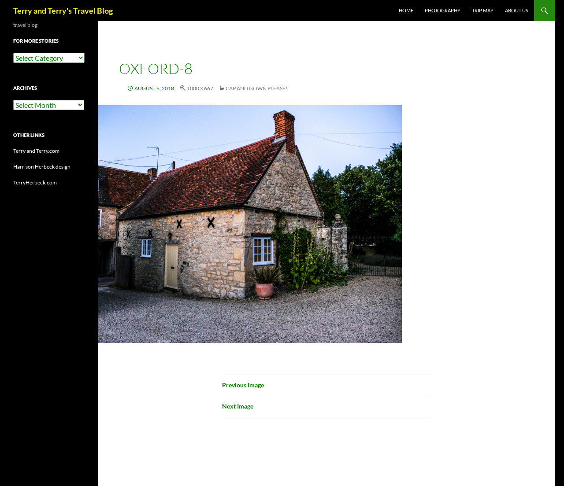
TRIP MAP (483, 10)
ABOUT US (516, 10)
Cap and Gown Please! (256, 88)
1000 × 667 (200, 88)
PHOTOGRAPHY (442, 10)
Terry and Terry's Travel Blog (63, 10)
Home (406, 10)
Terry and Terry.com (36, 150)
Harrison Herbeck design (41, 166)
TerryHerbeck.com (35, 182)
